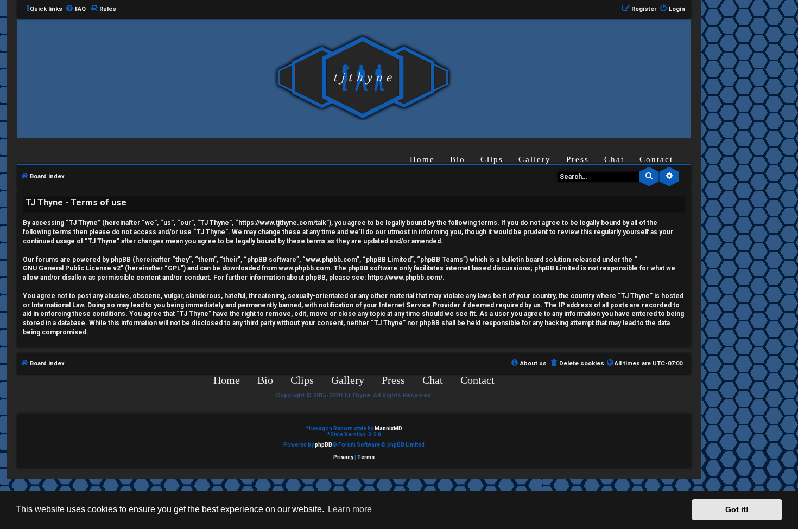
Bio (457, 159)
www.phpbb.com (304, 268)
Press (577, 159)
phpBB (323, 445)
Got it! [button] (737, 509)
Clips (491, 159)
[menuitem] (75, 9)
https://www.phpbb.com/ (405, 277)
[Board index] (362, 77)
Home (422, 159)
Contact (656, 159)
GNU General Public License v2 (72, 268)
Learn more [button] (350, 509)
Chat (614, 159)
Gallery (534, 159)
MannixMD (388, 428)
